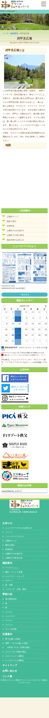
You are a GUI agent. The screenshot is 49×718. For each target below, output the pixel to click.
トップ (5, 33)
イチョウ (9, 625)
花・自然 (9, 585)
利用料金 (10, 226)
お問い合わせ (9, 670)
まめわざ (18, 491)
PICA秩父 (5, 360)
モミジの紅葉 (11, 629)
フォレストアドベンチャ (21, 360)
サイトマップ (9, 665)
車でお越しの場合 (12, 639)
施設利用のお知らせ (15, 240)
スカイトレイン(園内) (14, 656)
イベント (9, 532)
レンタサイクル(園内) (14, 660)
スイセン (9, 612)
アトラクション (12, 568)
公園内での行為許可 (15, 230)
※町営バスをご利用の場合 (17, 647)
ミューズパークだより (14, 536)
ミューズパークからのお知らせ (18, 528)
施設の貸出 (11, 221)
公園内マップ (12, 216)
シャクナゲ (10, 616)
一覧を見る (24, 294)
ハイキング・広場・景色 (15, 589)
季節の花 (7, 594)
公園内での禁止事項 (15, 235)
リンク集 (7, 676)
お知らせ (7, 523)
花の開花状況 (11, 599)
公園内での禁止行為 (13, 558)
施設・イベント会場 (13, 572)
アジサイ (9, 620)
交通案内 (7, 634)
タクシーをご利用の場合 (15, 652)
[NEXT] (45, 306)
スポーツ (9, 580)
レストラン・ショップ (14, 576)
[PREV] (4, 306)
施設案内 (14, 33)
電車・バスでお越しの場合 (16, 643)
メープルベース (11, 362)
